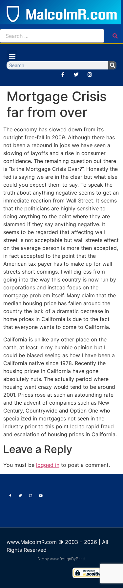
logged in (47, 465)
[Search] (112, 65)
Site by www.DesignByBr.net (62, 559)
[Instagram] (89, 74)
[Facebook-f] (63, 74)
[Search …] (52, 36)
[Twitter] (76, 74)
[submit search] (115, 36)
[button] (12, 55)
